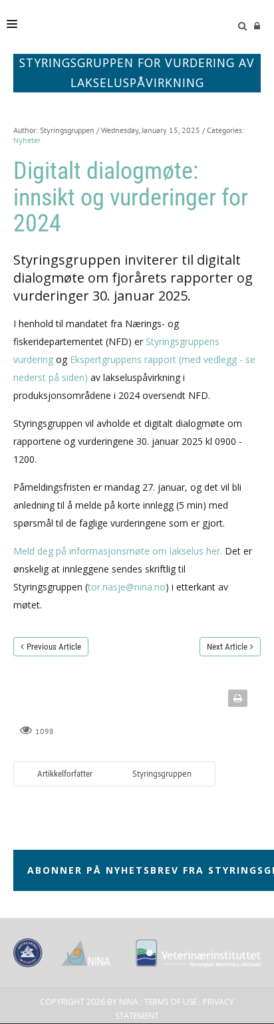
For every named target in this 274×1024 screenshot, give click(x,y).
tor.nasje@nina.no (127, 586)
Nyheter (27, 140)
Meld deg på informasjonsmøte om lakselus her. (117, 551)
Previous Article (54, 647)
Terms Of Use (170, 1001)
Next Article (227, 647)
